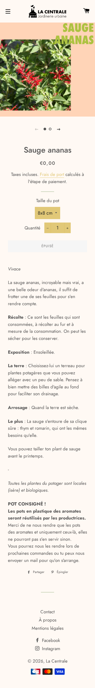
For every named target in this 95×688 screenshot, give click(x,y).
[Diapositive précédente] (36, 129)
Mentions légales (48, 628)
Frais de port (52, 174)
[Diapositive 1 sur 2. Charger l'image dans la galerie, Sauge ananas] (45, 129)
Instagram (50, 648)
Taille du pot (47, 200)
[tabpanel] (47, 69)
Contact (47, 612)
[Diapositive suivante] (58, 129)
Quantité (32, 228)
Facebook (50, 640)
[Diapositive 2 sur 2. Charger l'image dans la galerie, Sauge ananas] (50, 129)
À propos (47, 620)
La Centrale (57, 661)
